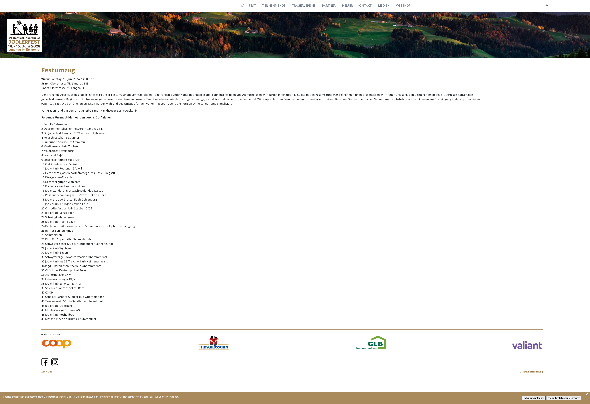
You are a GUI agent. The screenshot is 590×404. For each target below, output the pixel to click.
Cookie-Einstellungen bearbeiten (563, 397)
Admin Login (47, 371)
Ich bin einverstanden (533, 397)
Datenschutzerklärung (531, 371)
